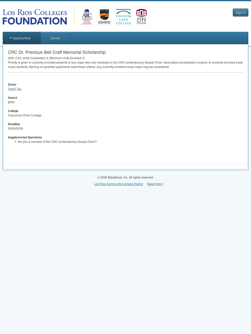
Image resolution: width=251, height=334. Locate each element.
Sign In (241, 12)
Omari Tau (15, 89)
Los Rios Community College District (118, 184)
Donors (55, 38)
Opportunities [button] (22, 38)
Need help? (155, 184)
